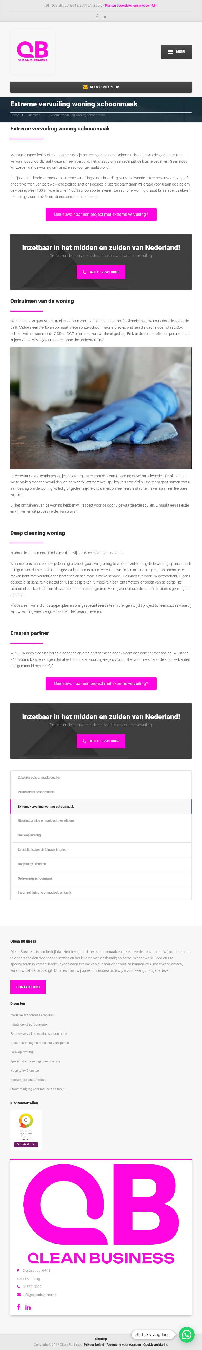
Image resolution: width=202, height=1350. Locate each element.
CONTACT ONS (28, 987)
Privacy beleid (94, 1345)
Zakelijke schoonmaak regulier (39, 777)
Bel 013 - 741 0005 (103, 272)
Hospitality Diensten (32, 864)
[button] (187, 1335)
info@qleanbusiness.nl (40, 1295)
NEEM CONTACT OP (104, 87)
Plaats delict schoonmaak (36, 792)
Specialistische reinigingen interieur (43, 850)
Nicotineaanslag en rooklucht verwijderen (46, 821)
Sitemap (101, 1339)
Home (14, 115)
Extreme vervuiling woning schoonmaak (46, 806)
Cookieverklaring (155, 1345)
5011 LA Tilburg (28, 1279)
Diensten (34, 115)
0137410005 (32, 1287)
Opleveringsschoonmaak (35, 878)
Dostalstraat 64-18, (37, 1271)
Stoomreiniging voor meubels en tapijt (44, 893)
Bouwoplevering (29, 835)
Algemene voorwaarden (124, 1345)
